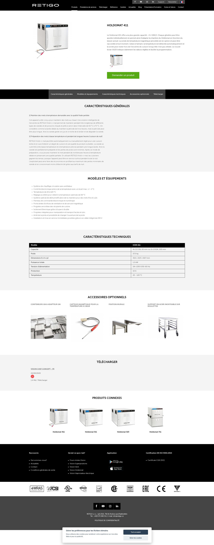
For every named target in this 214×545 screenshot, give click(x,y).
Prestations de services (88, 7)
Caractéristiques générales (62, 94)
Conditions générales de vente (43, 470)
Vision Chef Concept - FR (42, 369)
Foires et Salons (169, 7)
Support (161, 2)
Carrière (123, 7)
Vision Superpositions (78, 464)
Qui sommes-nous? (39, 460)
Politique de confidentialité (107, 520)
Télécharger (103, 7)
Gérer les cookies (136, 538)
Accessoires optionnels (139, 94)
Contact (181, 7)
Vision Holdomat (76, 470)
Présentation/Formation (152, 7)
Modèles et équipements (87, 94)
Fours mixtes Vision (77, 460)
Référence (114, 7)
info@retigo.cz (118, 516)
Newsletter (172, 2)
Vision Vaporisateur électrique (82, 473)
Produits (74, 7)
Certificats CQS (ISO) (156, 460)
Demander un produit (123, 75)
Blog (140, 7)
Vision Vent (74, 467)
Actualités (132, 7)
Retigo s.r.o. (47, 8)
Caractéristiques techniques (114, 94)
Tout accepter (136, 532)
